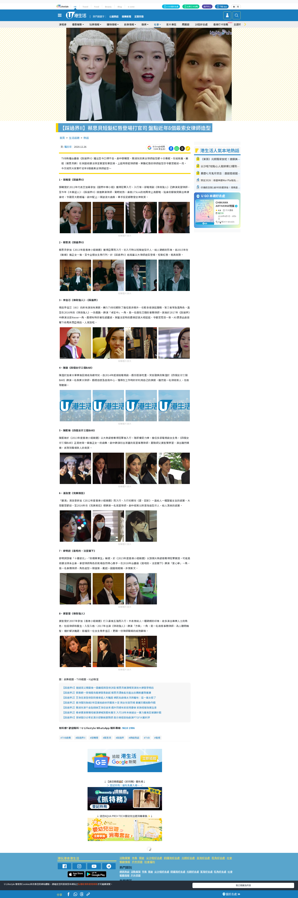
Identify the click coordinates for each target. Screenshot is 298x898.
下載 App (223, 6)
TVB (147, 737)
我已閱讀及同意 (243, 885)
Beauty (108, 6)
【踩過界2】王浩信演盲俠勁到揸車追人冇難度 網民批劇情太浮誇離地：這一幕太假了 (109, 697)
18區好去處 (201, 24)
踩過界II (81, 737)
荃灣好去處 (203, 858)
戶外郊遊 (137, 862)
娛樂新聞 (126, 16)
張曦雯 (94, 737)
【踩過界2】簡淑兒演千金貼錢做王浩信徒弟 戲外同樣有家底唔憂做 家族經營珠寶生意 (109, 707)
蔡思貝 (107, 737)
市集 (134, 858)
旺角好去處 (218, 858)
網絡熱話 (134, 737)
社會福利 (149, 862)
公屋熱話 (114, 16)
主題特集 (239, 24)
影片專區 (171, 24)
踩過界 (120, 737)
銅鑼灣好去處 (172, 858)
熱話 (86, 138)
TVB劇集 (66, 737)
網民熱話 (124, 871)
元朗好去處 (188, 858)
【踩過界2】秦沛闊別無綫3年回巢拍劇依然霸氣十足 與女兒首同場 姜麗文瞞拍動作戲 (109, 702)
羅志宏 (68, 147)
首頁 (62, 138)
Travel (85, 6)
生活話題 (74, 138)
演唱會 (62, 24)
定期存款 (139, 16)
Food (96, 6)
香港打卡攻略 (220, 24)
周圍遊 (185, 24)
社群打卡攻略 (192, 6)
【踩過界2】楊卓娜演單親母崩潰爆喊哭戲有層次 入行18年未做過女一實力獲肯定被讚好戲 (111, 712)
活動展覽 (125, 858)
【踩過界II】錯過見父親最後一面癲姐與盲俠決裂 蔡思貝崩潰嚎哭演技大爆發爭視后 (108, 687)
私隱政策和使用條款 (87, 884)
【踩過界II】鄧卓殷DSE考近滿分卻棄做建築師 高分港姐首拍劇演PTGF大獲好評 (106, 717)
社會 (229, 858)
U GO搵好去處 (172, 6)
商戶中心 (207, 6)
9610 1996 (128, 728)
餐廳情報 (125, 862)
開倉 (141, 858)
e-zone (131, 6)
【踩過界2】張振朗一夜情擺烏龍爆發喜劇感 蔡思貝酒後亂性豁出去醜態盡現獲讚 (106, 692)
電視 (158, 737)
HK (75, 6)
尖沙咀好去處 (154, 858)
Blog (120, 6)
